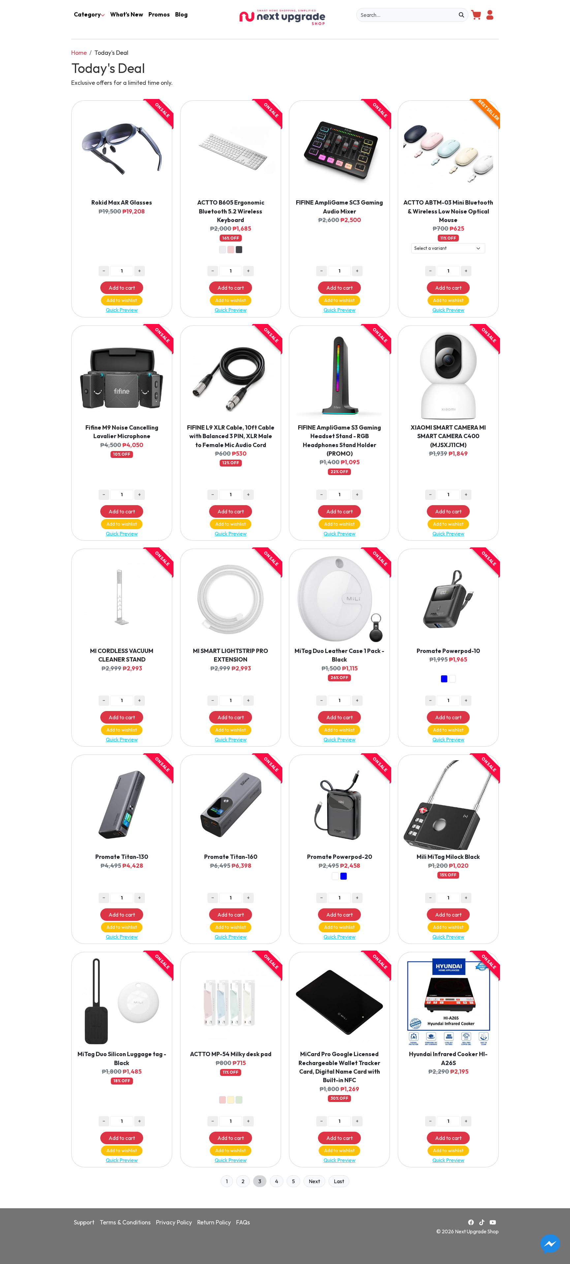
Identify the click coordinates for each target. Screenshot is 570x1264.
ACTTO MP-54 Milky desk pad (230, 1054)
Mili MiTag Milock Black (448, 856)
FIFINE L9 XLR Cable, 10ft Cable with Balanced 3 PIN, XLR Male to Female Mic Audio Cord (230, 436)
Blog (181, 14)
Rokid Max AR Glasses (121, 202)
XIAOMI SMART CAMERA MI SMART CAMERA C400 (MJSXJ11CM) (448, 436)
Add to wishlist (122, 300)
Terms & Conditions (125, 1222)
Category (87, 14)
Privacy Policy (174, 1222)
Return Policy (214, 1222)
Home (79, 52)
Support (84, 1222)
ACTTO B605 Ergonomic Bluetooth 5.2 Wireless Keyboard (230, 211)
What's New (126, 14)
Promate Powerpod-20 (339, 856)
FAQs (243, 1222)
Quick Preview (122, 310)
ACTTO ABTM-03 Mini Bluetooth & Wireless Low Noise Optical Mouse (448, 211)
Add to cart (122, 287)
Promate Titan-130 (121, 856)
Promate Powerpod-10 (448, 651)
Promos (159, 14)
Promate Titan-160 (230, 856)
